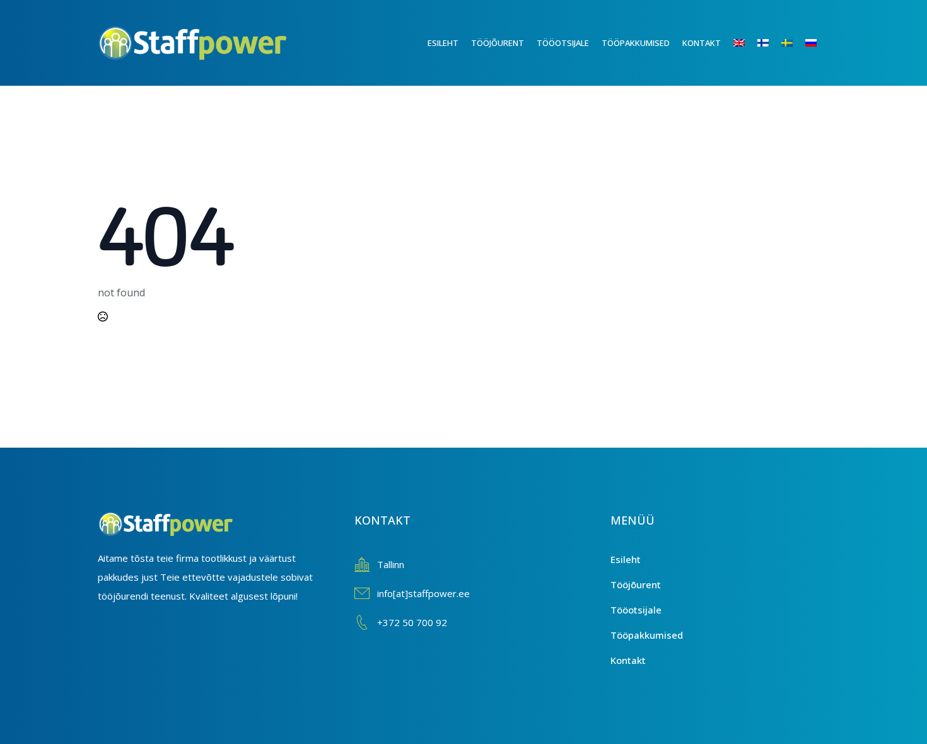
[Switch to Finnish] (769, 42)
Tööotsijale (563, 43)
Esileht (443, 43)
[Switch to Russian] (817, 42)
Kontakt (701, 43)
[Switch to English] (745, 42)
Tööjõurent (497, 43)
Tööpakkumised (636, 43)
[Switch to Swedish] (793, 42)
